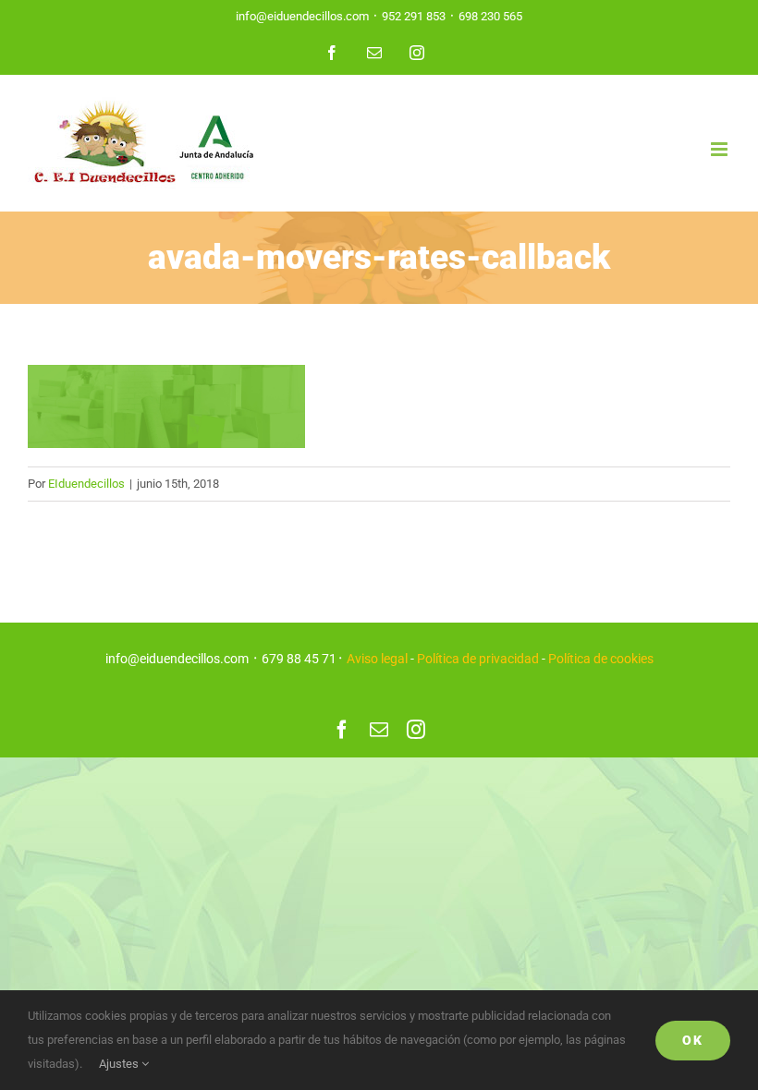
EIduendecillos (86, 483)
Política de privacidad (478, 658)
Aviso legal (377, 658)
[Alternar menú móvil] (720, 149)
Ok (692, 1040)
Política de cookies (601, 658)
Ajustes (120, 1064)
